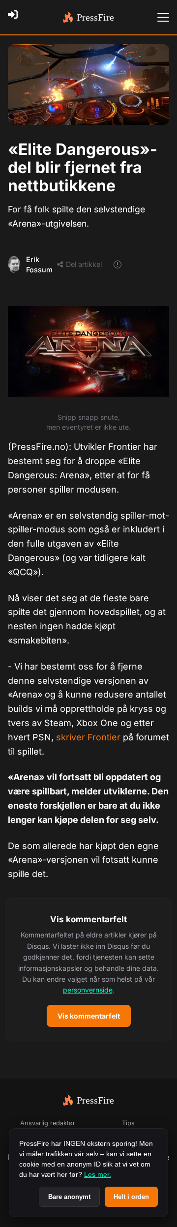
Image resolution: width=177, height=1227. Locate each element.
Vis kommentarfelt (89, 1016)
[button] (88, 970)
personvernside (88, 990)
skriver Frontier (88, 737)
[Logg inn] (16, 17)
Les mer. (97, 1174)
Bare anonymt (69, 1196)
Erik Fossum (39, 264)
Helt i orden (131, 1196)
